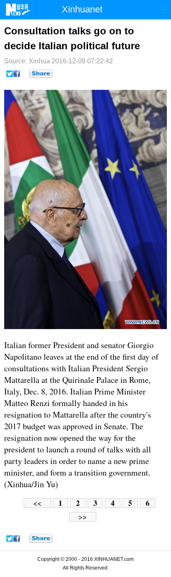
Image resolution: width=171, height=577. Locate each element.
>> (82, 517)
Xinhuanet (82, 9)
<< (37, 503)
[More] (41, 73)
